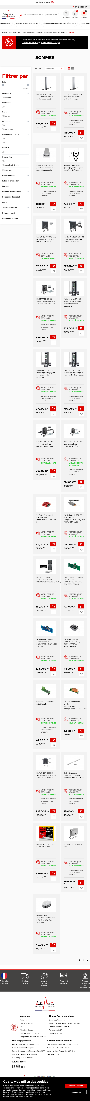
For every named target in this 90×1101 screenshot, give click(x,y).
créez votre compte (50, 42)
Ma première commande (29, 1033)
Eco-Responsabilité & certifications (25, 1044)
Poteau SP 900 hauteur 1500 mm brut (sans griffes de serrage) (73, 95)
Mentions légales (26, 1030)
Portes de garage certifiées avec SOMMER (28, 1051)
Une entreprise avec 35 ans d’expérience (62, 1044)
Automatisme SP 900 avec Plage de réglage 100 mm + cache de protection (74, 371)
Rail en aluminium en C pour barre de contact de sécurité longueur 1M (45, 166)
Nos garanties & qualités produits (24, 1054)
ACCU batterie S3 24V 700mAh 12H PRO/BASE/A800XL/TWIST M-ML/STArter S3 (74, 516)
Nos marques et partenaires (22, 1058)
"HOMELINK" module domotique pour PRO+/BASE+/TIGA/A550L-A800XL (46, 640)
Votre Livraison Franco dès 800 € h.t (61, 1051)
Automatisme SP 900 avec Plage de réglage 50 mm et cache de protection (46, 371)
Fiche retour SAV (55, 1030)
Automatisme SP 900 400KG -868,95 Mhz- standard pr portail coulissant (72, 300)
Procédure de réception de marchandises (64, 1023)
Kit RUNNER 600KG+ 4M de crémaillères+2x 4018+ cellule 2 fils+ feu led (74, 238)
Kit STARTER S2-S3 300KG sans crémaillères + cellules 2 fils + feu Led (45, 300)
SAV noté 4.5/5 (53, 1054)
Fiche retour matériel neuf (59, 1027)
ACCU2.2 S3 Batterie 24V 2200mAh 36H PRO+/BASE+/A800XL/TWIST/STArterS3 (46, 578)
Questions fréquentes (57, 1020)
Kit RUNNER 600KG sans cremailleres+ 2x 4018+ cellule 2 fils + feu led (46, 238)
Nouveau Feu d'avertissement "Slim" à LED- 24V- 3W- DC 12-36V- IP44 (45, 916)
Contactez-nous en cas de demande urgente (76, 122)
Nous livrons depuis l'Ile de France (59, 1048)
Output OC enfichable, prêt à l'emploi (45, 702)
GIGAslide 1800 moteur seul (73, 845)
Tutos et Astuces (55, 1033)
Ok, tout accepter (76, 1086)
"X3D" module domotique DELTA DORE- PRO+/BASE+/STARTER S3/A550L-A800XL (73, 578)
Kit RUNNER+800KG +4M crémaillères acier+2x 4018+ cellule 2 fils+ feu (46, 774)
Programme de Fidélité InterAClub (33, 1036)
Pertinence (50, 68)
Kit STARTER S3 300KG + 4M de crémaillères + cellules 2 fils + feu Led (46, 442)
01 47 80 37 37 (81, 7)
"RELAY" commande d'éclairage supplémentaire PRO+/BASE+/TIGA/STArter (74, 702)
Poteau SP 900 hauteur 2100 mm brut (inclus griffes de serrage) (45, 95)
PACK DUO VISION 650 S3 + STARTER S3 (45, 845)
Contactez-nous (26, 1023)
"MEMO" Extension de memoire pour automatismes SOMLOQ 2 (46, 516)
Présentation (25, 1020)
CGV (22, 1027)
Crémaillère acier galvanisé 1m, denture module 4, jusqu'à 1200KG (74, 774)
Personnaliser (76, 1092)
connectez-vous (30, 42)
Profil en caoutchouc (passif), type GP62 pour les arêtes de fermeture (73, 166)
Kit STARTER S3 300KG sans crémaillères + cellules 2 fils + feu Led (73, 442)
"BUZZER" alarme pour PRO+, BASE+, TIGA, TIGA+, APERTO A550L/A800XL (73, 640)
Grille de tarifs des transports (23, 1048)
